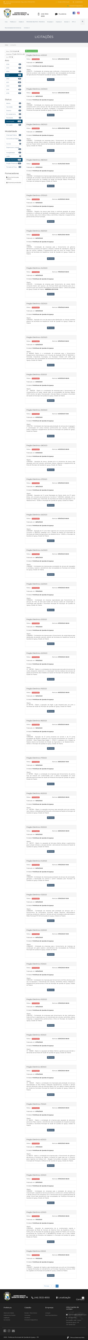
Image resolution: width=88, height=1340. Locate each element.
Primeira (46, 1286)
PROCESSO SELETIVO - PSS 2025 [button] (35, 21)
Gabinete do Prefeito (9, 1315)
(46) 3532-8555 (42, 1297)
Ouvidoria (27, 1317)
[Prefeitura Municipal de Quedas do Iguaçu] (16, 13)
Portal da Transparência (76, 5)
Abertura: (54, 59)
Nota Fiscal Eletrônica (51, 1315)
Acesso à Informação (63, 2)
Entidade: (29, 66)
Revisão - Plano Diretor (30, 1313)
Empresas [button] (49, 21)
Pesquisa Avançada (32, 51)
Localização (64, 1297)
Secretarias (7, 1320)
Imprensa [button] (58, 21)
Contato (80, 1299)
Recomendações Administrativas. (13, 27)
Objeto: (28, 69)
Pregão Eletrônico (14, 54)
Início (6, 21)
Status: (28, 59)
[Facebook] (5, 1331)
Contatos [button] (26, 27)
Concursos (27, 1315)
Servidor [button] (66, 21)
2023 (9, 57)
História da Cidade (9, 1313)
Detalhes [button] (51, 79)
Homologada (12, 51)
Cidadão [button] (21, 21)
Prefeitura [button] (12, 21)
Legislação (7, 1317)
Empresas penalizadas (14, 182)
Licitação (47, 1313)
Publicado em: (30, 62)
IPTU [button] (73, 21)
